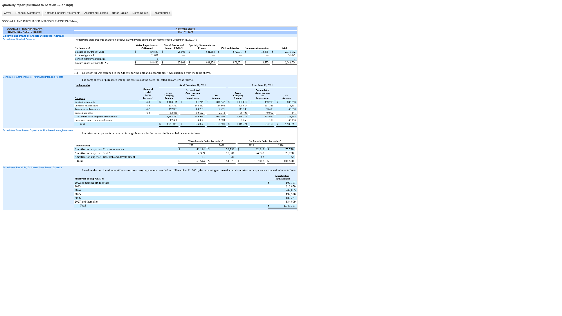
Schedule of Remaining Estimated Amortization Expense (32, 167)
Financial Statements (27, 12)
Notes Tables (120, 12)
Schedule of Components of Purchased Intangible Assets (33, 76)
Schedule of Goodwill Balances (19, 39)
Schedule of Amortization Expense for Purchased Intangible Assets (38, 130)
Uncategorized (161, 12)
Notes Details (140, 12)
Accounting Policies (96, 12)
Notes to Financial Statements (62, 12)
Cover (7, 12)
